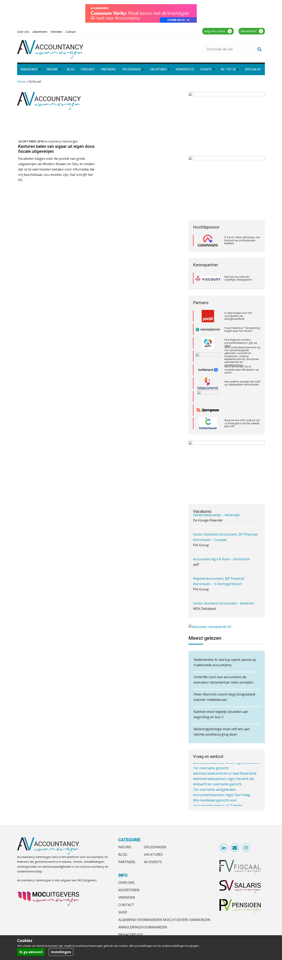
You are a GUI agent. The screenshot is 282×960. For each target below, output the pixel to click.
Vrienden (126, 897)
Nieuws (124, 847)
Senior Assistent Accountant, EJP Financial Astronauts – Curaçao (225, 519)
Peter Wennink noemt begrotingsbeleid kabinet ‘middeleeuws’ (224, 697)
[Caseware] (207, 240)
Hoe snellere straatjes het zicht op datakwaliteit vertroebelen (242, 374)
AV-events (153, 862)
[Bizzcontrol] (208, 374)
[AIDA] (208, 347)
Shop (122, 912)
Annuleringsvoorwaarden (142, 927)
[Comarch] (208, 387)
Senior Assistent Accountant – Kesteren (223, 585)
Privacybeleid (130, 934)
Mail (235, 848)
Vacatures (153, 854)
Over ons (126, 882)
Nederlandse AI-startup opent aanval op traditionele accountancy (225, 662)
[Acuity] (208, 334)
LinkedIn (224, 848)
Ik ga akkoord (30, 952)
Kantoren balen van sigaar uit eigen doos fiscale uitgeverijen (56, 149)
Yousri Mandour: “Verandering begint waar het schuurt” (242, 320)
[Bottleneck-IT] (208, 361)
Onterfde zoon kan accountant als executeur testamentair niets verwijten (224, 680)
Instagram (246, 848)
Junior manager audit (209, 605)
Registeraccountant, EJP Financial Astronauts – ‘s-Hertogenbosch (218, 563)
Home (21, 81)
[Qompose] (208, 401)
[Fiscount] (208, 278)
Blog (122, 854)
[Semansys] (208, 427)
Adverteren (129, 890)
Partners (126, 862)
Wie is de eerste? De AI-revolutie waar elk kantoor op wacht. (241, 360)
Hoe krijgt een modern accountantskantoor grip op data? (240, 333)
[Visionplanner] (208, 320)
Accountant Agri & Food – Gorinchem (221, 541)
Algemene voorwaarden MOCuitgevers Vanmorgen (164, 919)
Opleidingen (155, 847)
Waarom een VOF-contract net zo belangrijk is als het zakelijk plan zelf (242, 414)
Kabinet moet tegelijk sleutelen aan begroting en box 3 (221, 714)
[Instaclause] (208, 414)
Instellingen (61, 952)
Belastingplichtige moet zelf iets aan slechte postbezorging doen (222, 732)
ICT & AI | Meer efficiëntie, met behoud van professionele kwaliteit (242, 240)
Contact (126, 905)
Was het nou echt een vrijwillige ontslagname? (238, 278)
